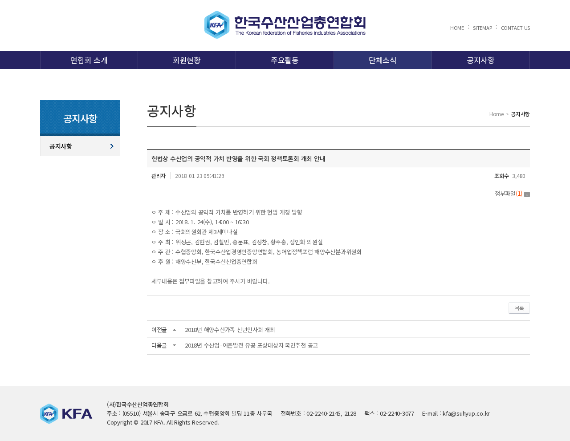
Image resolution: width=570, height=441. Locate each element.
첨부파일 (508, 193)
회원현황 (187, 59)
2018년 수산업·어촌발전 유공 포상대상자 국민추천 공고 (251, 345)
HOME (457, 27)
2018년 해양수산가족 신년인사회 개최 (230, 329)
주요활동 (285, 59)
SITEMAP (482, 27)
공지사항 (481, 59)
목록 (519, 308)
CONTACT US (515, 27)
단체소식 (383, 59)
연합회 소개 (88, 59)
